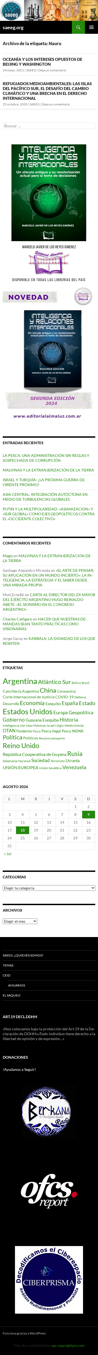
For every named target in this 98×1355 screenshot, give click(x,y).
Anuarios (16, 985)
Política (12, 737)
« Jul (7, 853)
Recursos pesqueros (52, 738)
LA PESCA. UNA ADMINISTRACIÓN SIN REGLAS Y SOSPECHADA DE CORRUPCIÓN (46, 458)
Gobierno (14, 719)
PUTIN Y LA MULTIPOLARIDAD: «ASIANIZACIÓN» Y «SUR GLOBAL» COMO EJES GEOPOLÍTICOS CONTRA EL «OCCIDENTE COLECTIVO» (49, 514)
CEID (6, 975)
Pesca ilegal (51, 731)
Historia (69, 719)
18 (22, 830)
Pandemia (24, 731)
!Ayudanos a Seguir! (19, 1069)
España (70, 703)
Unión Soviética (50, 768)
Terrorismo (58, 761)
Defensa (80, 697)
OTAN (9, 730)
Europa (60, 712)
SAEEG (31, 70)
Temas (8, 965)
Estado (87, 703)
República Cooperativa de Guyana (34, 754)
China (48, 690)
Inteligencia (11, 725)
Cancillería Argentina (21, 691)
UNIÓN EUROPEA (20, 767)
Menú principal (91, 27)
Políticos (30, 738)
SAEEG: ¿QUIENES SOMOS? (23, 955)
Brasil (85, 683)
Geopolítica (81, 712)
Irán (22, 725)
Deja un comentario (52, 70)
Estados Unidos (28, 711)
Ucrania (73, 760)
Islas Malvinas (36, 725)
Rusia (74, 753)
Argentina (20, 681)
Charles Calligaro (17, 619)
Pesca (37, 731)
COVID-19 (64, 697)
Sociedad (40, 760)
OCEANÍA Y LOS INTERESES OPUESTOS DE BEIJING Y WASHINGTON (42, 62)
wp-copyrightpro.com (68, 1345)
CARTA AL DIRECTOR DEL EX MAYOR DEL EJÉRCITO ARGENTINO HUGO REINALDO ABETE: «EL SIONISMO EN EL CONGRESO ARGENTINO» (49, 602)
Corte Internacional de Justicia (28, 697)
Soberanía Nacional (16, 761)
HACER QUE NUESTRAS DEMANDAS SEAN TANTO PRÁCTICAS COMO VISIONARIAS (45, 624)
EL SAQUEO (11, 995)
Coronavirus (66, 691)
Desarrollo (11, 704)
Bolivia (76, 683)
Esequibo (53, 704)
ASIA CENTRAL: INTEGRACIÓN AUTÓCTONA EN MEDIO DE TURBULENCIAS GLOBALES (45, 497)
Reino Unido (21, 745)
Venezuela (74, 767)
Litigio (59, 725)
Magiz (8, 555)
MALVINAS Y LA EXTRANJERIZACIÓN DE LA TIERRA (48, 470)
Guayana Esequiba (42, 720)
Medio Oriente (74, 725)
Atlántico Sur (54, 682)
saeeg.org (13, 27)
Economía (32, 703)
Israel (50, 725)
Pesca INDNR (72, 731)
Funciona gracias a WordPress (24, 1333)
